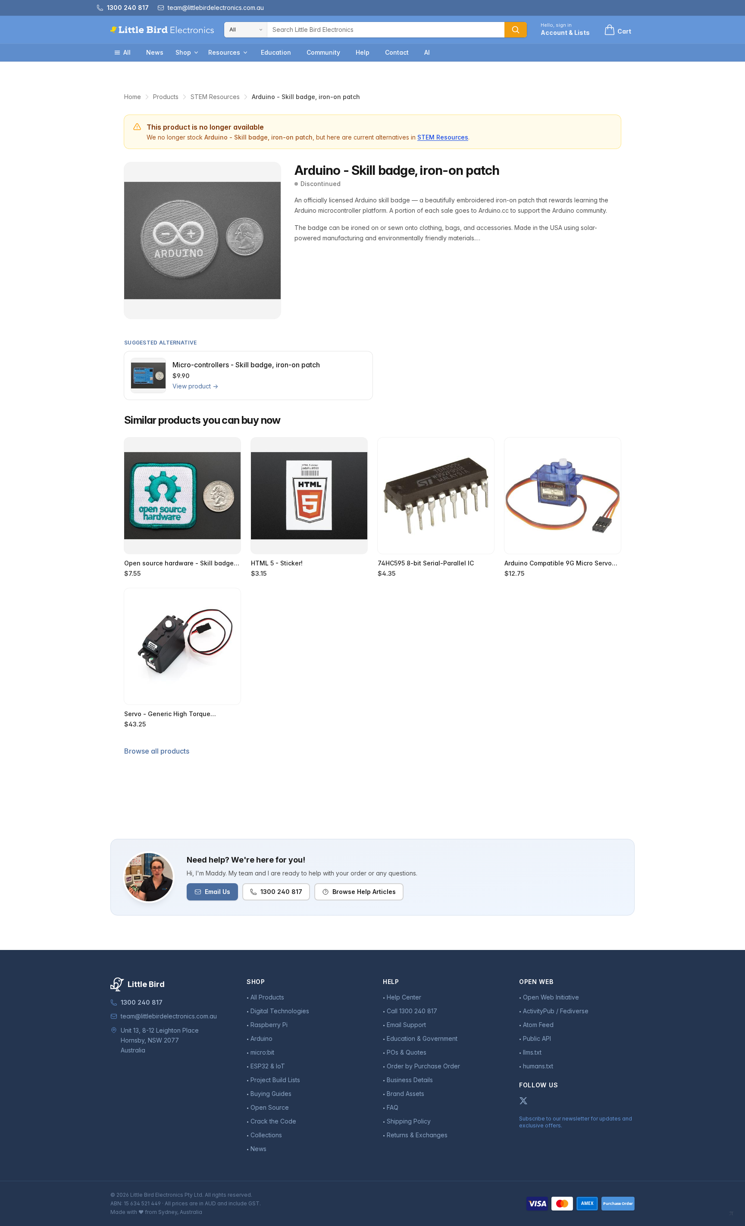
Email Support (406, 1024)
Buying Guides (270, 1093)
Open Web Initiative (551, 997)
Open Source (269, 1107)
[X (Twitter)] (523, 1100)
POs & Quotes (406, 1052)
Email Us (217, 891)
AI (427, 52)
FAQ (392, 1107)
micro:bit (262, 1052)
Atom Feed (538, 1024)
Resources (224, 52)
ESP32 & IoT (267, 1066)
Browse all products (156, 751)
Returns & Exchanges (417, 1135)
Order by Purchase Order (423, 1066)
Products (165, 96)
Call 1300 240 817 (412, 1011)
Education (276, 52)
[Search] (515, 29)
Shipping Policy (409, 1121)
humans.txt (538, 1066)
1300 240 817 (281, 891)
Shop (183, 52)
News (154, 52)
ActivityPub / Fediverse (555, 1011)
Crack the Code (273, 1121)
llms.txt (532, 1052)
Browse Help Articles (364, 891)
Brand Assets (405, 1093)
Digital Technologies (279, 1011)
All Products (267, 997)
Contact (397, 52)
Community (323, 52)
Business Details (410, 1079)
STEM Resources (215, 96)
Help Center (404, 997)
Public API (537, 1038)
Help (362, 52)
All (127, 52)
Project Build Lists (275, 1079)
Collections (266, 1135)
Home (132, 96)
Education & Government (422, 1038)
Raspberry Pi (269, 1024)
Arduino (261, 1038)
